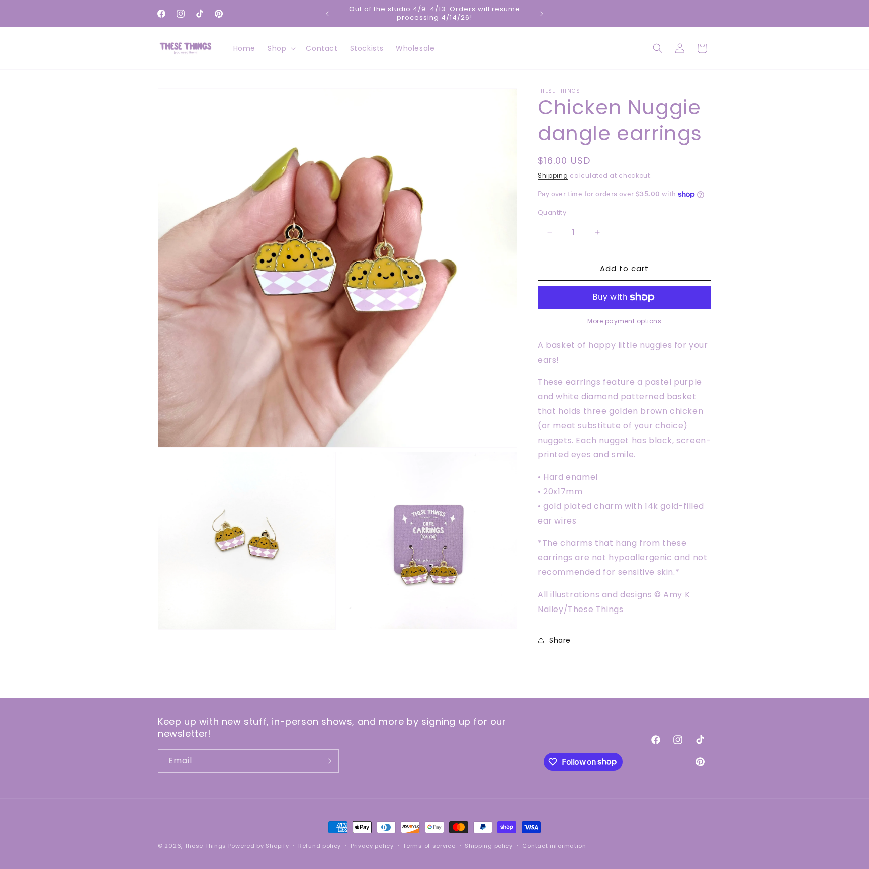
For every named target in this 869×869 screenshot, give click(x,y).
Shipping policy (489, 845)
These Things (205, 846)
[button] (281, 48)
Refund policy (319, 845)
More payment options (624, 321)
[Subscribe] (327, 761)
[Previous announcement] (327, 13)
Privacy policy (372, 845)
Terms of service (429, 845)
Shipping (553, 175)
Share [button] (560, 640)
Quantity (552, 212)
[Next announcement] (542, 13)
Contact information (554, 845)
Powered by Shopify (258, 846)
